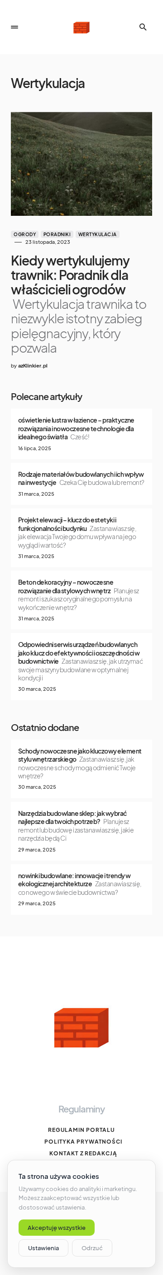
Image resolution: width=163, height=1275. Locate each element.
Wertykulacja (97, 234)
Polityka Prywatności (83, 1141)
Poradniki (57, 234)
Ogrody (25, 234)
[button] (14, 27)
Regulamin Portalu (81, 1129)
